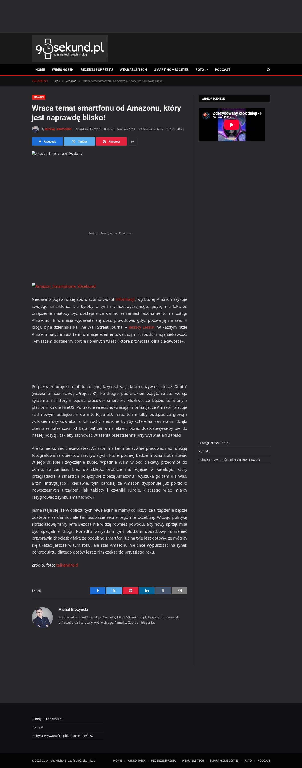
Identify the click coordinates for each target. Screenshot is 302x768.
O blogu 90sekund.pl (214, 443)
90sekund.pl (86, 760)
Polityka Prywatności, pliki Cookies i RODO (229, 459)
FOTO (200, 70)
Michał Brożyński (58, 129)
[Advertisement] (151, 17)
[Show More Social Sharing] (132, 141)
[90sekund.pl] (70, 48)
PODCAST (222, 70)
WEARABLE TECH (133, 70)
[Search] (268, 70)
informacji (125, 299)
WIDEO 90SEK (62, 70)
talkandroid (67, 565)
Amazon (39, 97)
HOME (40, 70)
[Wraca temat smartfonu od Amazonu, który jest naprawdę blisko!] (109, 190)
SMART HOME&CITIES (171, 70)
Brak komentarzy (153, 129)
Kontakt (204, 451)
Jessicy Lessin (141, 327)
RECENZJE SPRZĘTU (97, 70)
